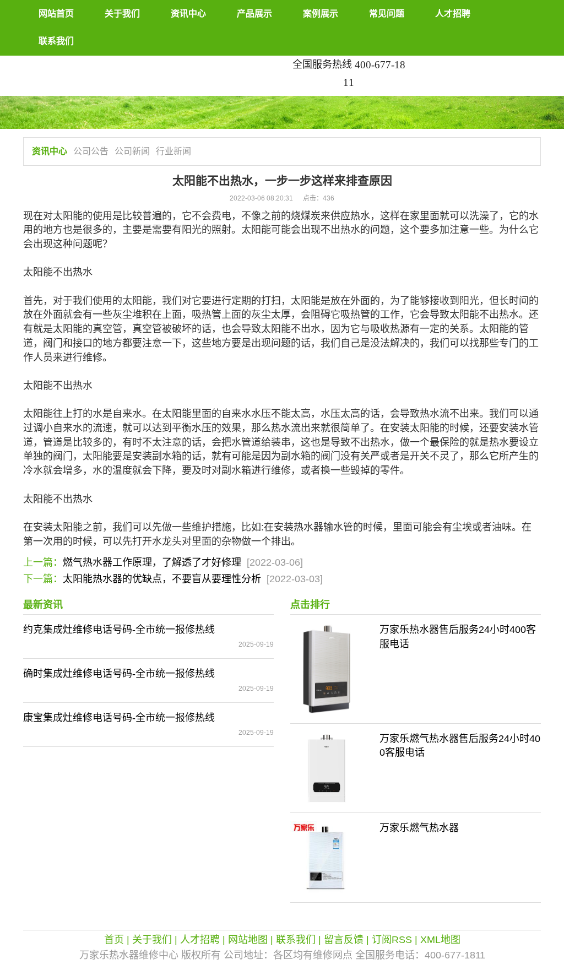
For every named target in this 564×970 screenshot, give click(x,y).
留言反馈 (344, 939)
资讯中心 (188, 13)
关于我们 (122, 13)
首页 (114, 939)
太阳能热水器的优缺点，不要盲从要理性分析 (162, 578)
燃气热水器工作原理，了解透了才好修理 (152, 562)
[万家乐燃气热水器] (326, 857)
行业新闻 (173, 151)
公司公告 (91, 151)
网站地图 (248, 939)
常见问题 (386, 13)
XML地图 (440, 939)
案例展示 (320, 13)
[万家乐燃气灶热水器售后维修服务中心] (148, 62)
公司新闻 (132, 151)
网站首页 (56, 13)
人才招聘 (452, 13)
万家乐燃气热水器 (419, 827)
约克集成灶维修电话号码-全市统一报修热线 (119, 629)
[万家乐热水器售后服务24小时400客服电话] (326, 668)
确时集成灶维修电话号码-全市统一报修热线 (119, 673)
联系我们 (56, 41)
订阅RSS (392, 939)
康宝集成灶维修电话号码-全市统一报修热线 (119, 717)
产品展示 (254, 13)
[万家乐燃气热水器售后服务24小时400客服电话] (326, 767)
